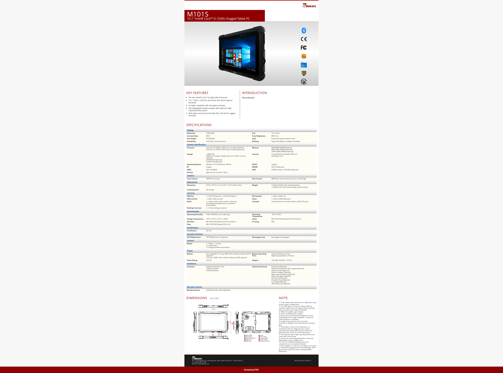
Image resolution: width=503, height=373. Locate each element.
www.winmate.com (203, 363)
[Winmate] (309, 5)
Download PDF (251, 370)
